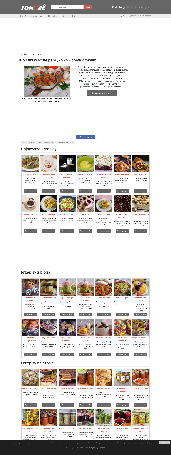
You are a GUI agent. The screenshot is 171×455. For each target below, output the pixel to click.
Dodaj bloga (118, 7)
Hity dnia (53, 16)
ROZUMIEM (165, 442)
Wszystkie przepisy (34, 16)
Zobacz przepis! (30, 191)
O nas (130, 7)
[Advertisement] (85, 36)
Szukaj (88, 7)
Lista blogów (142, 7)
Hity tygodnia (68, 16)
